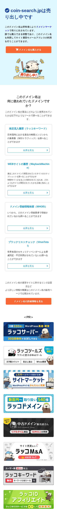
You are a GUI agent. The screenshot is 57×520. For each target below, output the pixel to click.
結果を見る (28, 150)
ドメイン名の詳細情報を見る (28, 301)
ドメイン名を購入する (30, 49)
